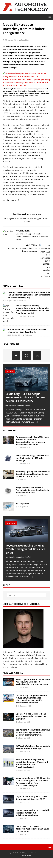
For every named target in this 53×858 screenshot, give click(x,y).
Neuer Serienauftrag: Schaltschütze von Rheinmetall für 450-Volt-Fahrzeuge (32, 458)
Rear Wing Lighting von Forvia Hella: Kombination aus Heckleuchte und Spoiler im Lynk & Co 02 (33, 474)
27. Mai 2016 (22, 316)
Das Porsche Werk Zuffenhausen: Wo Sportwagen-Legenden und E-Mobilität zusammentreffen (33, 732)
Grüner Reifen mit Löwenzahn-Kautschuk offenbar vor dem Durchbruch (26, 330)
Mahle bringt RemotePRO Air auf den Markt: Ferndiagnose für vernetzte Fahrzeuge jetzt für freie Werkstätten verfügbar (33, 782)
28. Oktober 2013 (15, 335)
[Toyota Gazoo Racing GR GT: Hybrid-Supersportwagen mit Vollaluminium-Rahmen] (8, 813)
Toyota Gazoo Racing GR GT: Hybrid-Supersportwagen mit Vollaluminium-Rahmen (32, 812)
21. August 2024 (23, 507)
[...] (31, 576)
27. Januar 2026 (23, 687)
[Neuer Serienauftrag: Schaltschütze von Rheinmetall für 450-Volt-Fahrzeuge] (8, 458)
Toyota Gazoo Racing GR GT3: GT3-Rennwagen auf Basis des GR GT (25, 549)
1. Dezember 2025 (24, 448)
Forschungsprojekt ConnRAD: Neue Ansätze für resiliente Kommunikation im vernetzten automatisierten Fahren (32, 441)
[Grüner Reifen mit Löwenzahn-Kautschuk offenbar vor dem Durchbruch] (4, 330)
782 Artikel (36, 214)
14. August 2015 (10, 300)
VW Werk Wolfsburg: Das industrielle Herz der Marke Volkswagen (33, 747)
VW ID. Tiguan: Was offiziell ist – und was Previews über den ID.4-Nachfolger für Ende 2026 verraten (33, 682)
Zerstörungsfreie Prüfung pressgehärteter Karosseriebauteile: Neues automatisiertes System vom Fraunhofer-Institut (32, 309)
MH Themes (26, 855)
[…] (36, 422)
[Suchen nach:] (26, 595)
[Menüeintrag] (16, 355)
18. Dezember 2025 (24, 706)
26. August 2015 (11, 40)
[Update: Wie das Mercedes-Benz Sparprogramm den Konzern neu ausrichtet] (8, 717)
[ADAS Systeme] (8, 506)
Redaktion (25, 40)
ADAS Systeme (22, 503)
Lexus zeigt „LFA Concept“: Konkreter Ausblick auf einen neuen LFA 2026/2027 (25, 397)
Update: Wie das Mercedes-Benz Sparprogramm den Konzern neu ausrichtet (31, 716)
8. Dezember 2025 (24, 722)
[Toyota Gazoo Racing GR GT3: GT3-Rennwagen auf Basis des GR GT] (26, 530)
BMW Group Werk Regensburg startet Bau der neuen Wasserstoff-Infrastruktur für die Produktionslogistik (32, 763)
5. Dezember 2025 (24, 770)
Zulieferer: (9, 430)
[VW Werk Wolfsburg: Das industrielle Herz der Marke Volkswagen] (8, 749)
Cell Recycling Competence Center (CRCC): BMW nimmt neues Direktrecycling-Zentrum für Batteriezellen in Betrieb (31, 699)
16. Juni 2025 (22, 480)
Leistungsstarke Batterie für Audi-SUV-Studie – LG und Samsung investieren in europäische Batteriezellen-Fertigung (28, 294)
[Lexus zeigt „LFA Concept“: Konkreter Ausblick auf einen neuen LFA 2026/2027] (26, 379)
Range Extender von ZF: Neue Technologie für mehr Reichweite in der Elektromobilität (32, 490)
